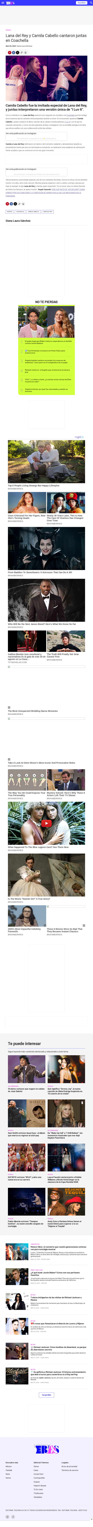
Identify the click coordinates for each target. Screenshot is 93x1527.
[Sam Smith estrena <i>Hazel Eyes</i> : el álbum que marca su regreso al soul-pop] (26, 1113)
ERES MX (44, 1283)
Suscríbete (82, 3)
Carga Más (46, 1395)
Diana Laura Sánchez (24, 46)
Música (9, 211)
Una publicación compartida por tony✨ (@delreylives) (36, 138)
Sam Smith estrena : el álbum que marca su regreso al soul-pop (26, 1134)
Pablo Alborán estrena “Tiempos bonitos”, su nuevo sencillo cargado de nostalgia (25, 1223)
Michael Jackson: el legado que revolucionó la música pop (47, 371)
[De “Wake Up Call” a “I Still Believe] (66, 1113)
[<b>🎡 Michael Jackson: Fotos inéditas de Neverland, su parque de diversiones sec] (17, 1351)
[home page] (10, 2)
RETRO (33, 1295)
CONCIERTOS (35, 1244)
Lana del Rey (47, 211)
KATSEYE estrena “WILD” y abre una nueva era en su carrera (24, 1178)
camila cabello (33, 211)
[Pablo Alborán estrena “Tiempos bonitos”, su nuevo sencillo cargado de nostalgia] (26, 1202)
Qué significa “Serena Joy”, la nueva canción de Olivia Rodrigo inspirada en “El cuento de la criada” (65, 1091)
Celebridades (13, 1086)
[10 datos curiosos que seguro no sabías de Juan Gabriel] (26, 1069)
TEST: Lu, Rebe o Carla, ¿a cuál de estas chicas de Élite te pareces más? (48, 380)
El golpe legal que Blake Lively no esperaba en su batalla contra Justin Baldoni (48, 342)
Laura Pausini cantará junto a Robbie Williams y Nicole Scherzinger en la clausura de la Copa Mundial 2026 (64, 1179)
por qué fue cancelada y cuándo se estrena (46, 390)
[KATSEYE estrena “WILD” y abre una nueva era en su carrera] (26, 1158)
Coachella (71, 115)
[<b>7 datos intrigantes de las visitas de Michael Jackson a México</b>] (17, 1301)
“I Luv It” (67, 122)
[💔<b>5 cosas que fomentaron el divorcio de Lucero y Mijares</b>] (17, 1326)
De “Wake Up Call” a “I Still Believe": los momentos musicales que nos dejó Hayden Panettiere (65, 1135)
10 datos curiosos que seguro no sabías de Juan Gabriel (26, 1090)
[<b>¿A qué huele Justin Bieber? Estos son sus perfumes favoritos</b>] (17, 1276)
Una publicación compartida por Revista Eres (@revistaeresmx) (36, 174)
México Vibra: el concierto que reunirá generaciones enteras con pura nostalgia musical (58, 1248)
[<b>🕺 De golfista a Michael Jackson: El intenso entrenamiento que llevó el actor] (17, 1376)
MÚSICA (8, 30)
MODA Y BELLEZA (37, 1270)
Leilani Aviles (44, 1308)
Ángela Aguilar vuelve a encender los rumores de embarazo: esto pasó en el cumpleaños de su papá (46, 361)
